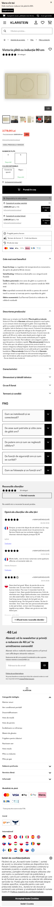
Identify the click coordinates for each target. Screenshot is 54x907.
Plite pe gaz (7, 759)
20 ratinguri (21, 54)
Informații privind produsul (11, 140)
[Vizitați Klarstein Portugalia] (21, 850)
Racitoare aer (8, 743)
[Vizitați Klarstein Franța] (21, 837)
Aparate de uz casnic (18, 40)
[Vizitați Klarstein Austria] (10, 837)
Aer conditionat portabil (12, 707)
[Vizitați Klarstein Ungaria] (15, 843)
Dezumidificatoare (9, 712)
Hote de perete (8, 723)
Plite (32, 40)
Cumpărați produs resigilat (16, 203)
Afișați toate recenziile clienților (30, 620)
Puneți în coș (29, 189)
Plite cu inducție (44, 40)
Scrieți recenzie (28, 495)
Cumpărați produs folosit (15, 216)
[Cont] (35, 23)
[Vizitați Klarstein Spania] (33, 837)
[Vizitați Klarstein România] (33, 843)
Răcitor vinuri (7, 702)
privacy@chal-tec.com (26, 679)
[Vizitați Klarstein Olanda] (15, 850)
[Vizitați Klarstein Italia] (27, 837)
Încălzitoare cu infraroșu (12, 728)
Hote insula (7, 749)
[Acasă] (7, 40)
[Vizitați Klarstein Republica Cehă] (10, 843)
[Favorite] (42, 22)
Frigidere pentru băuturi (12, 738)
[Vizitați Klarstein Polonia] (21, 843)
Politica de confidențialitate (14, 673)
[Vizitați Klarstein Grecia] (33, 850)
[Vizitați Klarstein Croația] (27, 843)
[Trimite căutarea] (5, 31)
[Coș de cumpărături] (50, 22)
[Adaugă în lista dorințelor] (50, 49)
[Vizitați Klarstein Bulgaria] (38, 843)
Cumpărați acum (7, 10)
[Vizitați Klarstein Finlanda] (4, 850)
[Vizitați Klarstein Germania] (4, 837)
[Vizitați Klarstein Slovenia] (27, 850)
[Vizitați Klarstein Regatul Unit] (38, 837)
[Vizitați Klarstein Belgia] (10, 850)
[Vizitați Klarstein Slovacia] (4, 843)
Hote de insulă (8, 718)
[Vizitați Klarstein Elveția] (15, 837)
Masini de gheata (9, 733)
